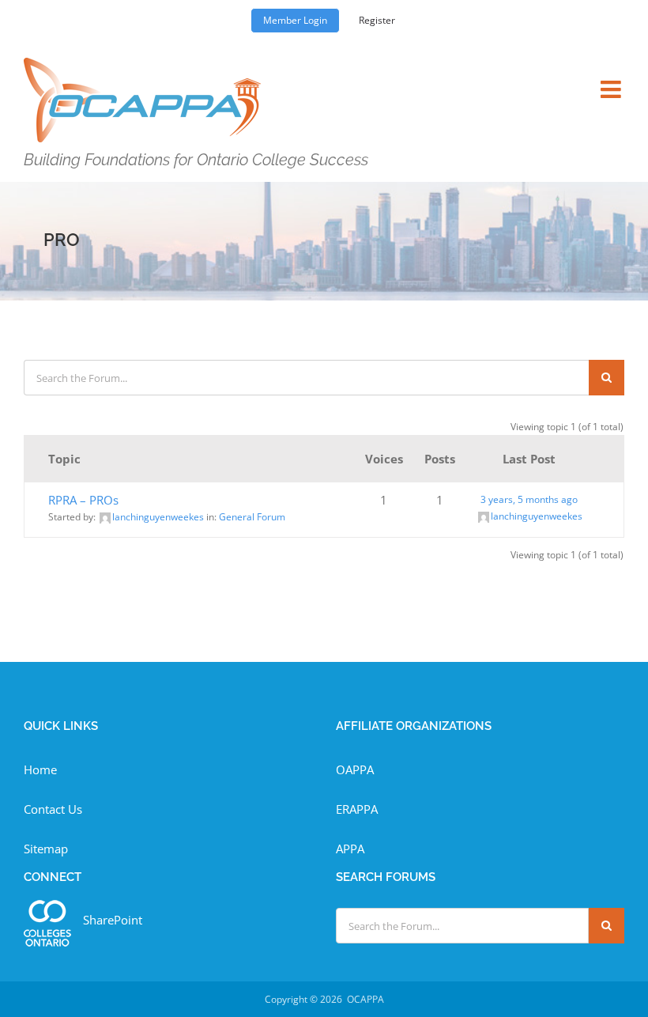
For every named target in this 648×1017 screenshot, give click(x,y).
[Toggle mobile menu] (612, 79)
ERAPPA (357, 809)
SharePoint (112, 920)
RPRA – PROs (83, 500)
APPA (350, 848)
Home (40, 769)
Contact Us (53, 809)
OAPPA (355, 769)
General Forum (252, 517)
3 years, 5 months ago (529, 499)
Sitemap (46, 848)
